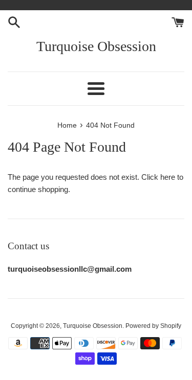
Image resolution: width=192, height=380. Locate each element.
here (167, 177)
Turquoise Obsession (96, 46)
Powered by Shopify (153, 325)
